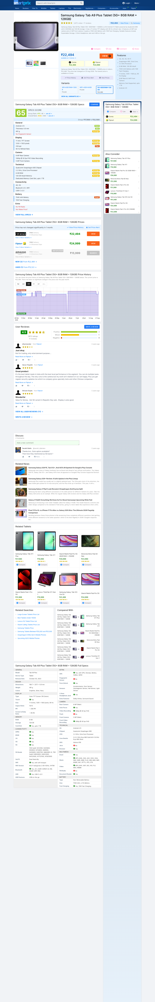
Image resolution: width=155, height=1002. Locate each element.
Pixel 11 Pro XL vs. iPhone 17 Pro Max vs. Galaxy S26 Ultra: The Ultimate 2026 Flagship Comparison (61, 511)
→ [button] (26, 262)
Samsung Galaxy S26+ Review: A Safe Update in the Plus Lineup (53, 479)
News (17, 8)
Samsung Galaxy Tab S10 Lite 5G (68, 593)
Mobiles (44, 8)
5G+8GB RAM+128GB (104, 89)
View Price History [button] (76, 227)
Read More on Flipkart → (24, 357)
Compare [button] (94, 104)
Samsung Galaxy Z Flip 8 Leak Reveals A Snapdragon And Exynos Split (55, 489)
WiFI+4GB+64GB (85, 87)
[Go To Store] (20, 234)
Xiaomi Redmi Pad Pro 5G (90, 593)
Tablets (52, 8)
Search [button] (93, 253)
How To (34, 8)
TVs (69, 8)
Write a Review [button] (92, 327)
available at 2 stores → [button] (68, 58)
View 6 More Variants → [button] (23, 257)
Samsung (136, 23)
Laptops (62, 8)
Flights (133, 8)
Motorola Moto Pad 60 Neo (89, 555)
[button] (70, 78)
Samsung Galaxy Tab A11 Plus (24, 555)
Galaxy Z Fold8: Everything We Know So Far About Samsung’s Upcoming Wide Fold (60, 500)
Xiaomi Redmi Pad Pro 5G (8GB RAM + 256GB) (68, 555)
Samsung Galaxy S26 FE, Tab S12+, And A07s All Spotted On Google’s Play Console (60, 468)
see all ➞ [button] (49, 113)
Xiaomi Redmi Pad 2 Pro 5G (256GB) (123, 209)
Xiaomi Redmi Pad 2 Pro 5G (23, 593)
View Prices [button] (124, 23)
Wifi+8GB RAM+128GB (69, 88)
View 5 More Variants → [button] (23, 247)
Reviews (26, 8)
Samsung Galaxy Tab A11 (46, 555)
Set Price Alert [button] (93, 227)
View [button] (104, 56)
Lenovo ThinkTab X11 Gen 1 (46, 593)
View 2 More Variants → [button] (23, 237)
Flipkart (39, 344)
